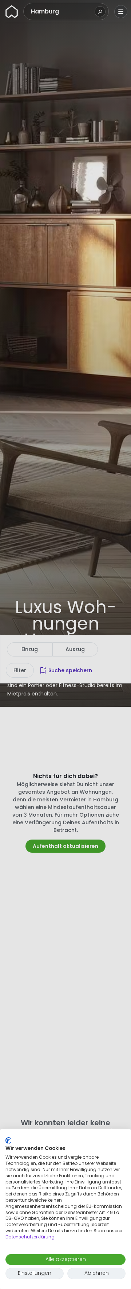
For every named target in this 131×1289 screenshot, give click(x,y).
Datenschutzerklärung (30, 1237)
